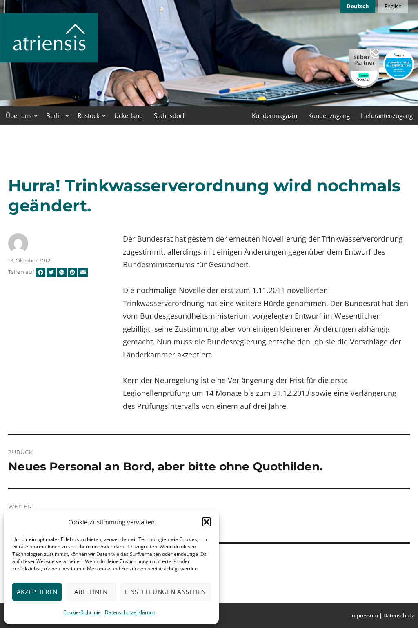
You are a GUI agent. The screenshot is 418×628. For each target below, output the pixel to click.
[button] (206, 522)
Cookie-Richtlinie (82, 612)
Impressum (364, 615)
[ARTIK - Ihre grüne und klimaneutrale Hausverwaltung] (398, 64)
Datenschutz (398, 615)
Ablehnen (91, 592)
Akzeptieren (37, 592)
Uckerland (128, 115)
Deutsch (358, 6)
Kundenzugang (329, 115)
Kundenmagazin (274, 115)
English (393, 6)
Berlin (54, 115)
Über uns (18, 115)
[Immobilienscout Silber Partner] (364, 68)
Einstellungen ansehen (165, 592)
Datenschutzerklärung (130, 612)
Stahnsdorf (169, 115)
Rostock (89, 115)
